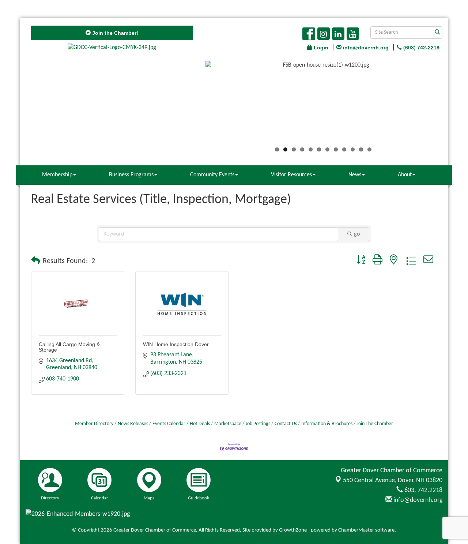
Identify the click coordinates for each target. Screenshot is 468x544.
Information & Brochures (326, 423)
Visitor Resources (291, 175)
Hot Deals (200, 423)
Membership (57, 175)
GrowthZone (293, 530)
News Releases (133, 423)
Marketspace (227, 423)
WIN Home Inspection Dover (176, 344)
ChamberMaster (356, 530)
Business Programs (131, 175)
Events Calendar (168, 423)
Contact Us (286, 423)
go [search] (357, 234)
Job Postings (258, 423)
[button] (35, 261)
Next (452, 105)
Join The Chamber (375, 423)
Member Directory (94, 423)
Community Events (212, 175)
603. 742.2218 (422, 490)
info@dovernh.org (417, 500)
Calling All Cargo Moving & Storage (69, 347)
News (354, 175)
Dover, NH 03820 (392, 480)
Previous (194, 105)
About (405, 175)
